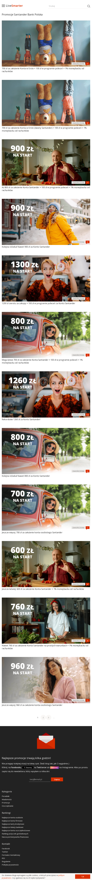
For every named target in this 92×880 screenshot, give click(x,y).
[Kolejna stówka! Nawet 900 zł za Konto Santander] (46, 222)
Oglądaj (54, 767)
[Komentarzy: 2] (87, 298)
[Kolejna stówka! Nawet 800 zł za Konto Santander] (46, 451)
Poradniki (5, 796)
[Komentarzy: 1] (87, 527)
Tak (82, 876)
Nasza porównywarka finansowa (15, 837)
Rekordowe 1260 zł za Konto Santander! (21, 419)
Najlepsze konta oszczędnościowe (16, 830)
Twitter (5, 852)
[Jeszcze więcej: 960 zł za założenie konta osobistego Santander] (46, 680)
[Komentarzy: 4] (87, 640)
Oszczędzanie (7, 806)
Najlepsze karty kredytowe (13, 824)
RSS (3, 858)
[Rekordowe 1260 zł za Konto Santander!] (46, 394)
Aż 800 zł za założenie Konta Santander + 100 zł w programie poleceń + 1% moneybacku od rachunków (46, 189)
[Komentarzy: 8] (87, 123)
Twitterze (41, 767)
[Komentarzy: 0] (87, 242)
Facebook (6, 848)
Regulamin (6, 861)
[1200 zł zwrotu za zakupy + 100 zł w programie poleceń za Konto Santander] (46, 278)
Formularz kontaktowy (11, 855)
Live (14, 5)
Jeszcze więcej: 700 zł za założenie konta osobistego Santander (32, 532)
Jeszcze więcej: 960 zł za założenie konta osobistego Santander (32, 705)
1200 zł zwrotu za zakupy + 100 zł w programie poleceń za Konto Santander (38, 303)
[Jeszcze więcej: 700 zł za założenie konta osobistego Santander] (46, 507)
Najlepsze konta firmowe (12, 821)
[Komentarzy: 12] (87, 414)
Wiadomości (7, 799)
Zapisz (57, 779)
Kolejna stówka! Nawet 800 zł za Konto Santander (26, 475)
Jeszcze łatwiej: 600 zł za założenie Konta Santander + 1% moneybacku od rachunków (43, 589)
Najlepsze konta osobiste (12, 817)
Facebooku (16, 767)
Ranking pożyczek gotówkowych (15, 833)
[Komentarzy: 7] (87, 63)
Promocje (6, 802)
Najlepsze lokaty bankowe (12, 827)
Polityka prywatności (10, 864)
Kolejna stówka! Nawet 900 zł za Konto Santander (26, 246)
